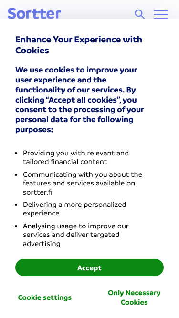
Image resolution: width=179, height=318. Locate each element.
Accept (89, 267)
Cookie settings (45, 297)
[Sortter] (34, 14)
